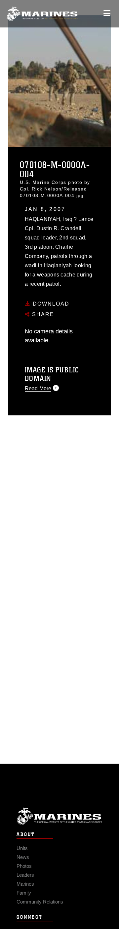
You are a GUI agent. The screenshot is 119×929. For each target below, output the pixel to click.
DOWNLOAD (50, 304)
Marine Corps (59, 816)
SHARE (42, 314)
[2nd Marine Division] (42, 14)
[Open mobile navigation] (106, 13)
